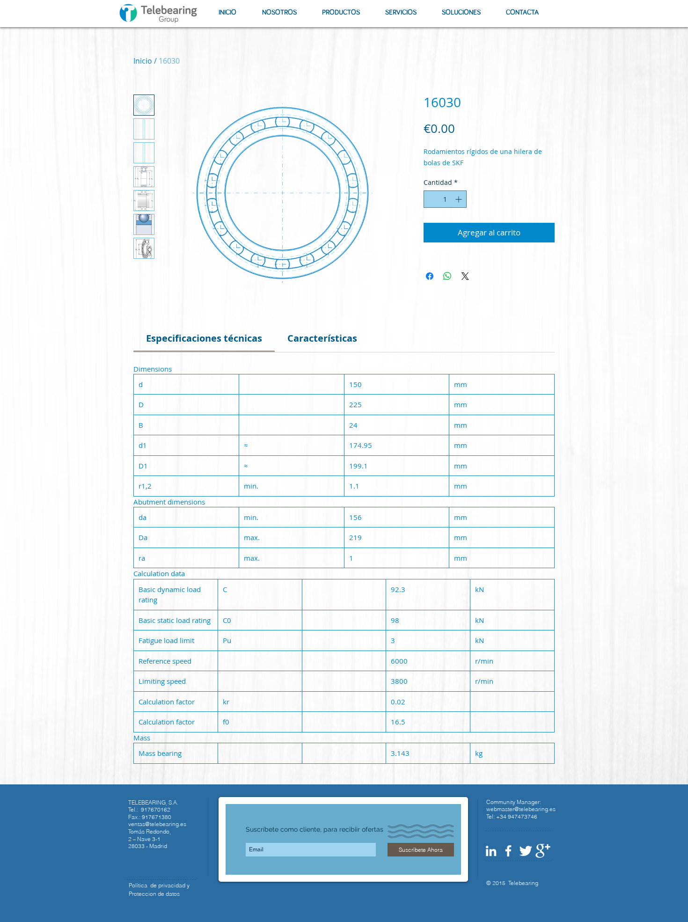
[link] (204, 338)
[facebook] (508, 850)
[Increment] (459, 199)
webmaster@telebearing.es (521, 808)
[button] (279, 12)
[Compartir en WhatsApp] (447, 276)
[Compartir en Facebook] (429, 276)
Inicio (142, 61)
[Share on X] (465, 276)
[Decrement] (431, 199)
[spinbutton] (445, 199)
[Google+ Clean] (542, 850)
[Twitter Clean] (525, 850)
